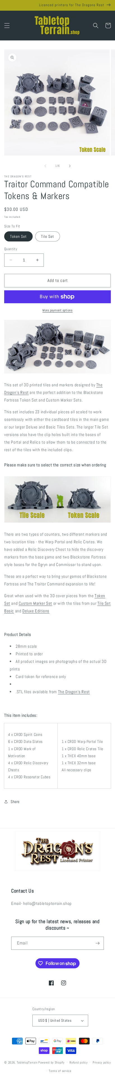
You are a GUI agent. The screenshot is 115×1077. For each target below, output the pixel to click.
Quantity (10, 249)
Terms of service (60, 1071)
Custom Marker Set (35, 603)
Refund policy (78, 1062)
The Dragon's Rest (74, 691)
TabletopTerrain (27, 1062)
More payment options (57, 310)
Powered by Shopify (51, 1062)
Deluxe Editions (35, 610)
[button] (7, 25)
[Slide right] (70, 166)
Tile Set (47, 236)
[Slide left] (45, 166)
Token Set (18, 236)
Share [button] (15, 801)
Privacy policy (102, 1062)
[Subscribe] (97, 943)
